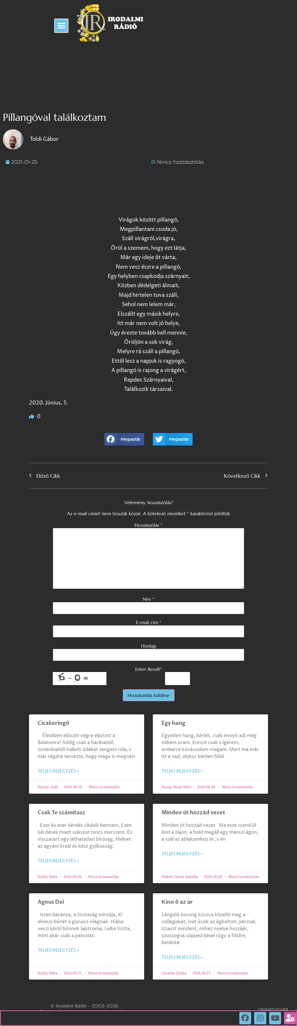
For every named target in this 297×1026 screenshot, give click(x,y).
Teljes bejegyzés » (58, 771)
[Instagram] (260, 1018)
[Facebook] (245, 1018)
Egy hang (173, 723)
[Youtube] (275, 1018)
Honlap (148, 646)
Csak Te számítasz (61, 812)
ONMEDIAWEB (273, 1010)
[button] (61, 26)
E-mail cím (148, 622)
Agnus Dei (51, 902)
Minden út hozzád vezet (193, 812)
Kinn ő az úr (177, 902)
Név (148, 599)
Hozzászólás (148, 525)
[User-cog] (290, 1018)
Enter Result (148, 669)
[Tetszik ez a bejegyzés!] (32, 416)
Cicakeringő (53, 723)
